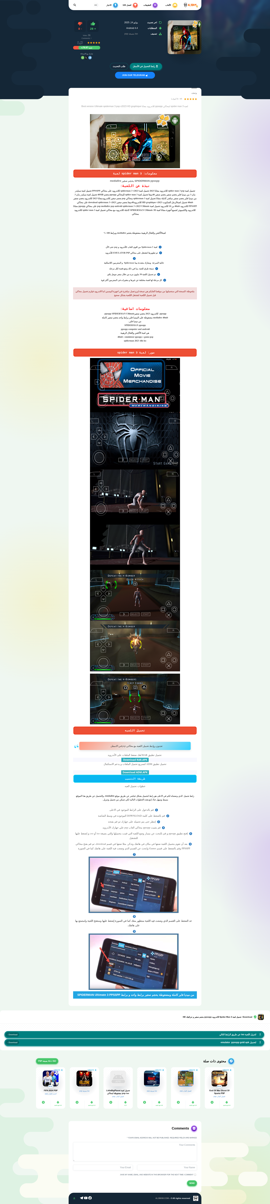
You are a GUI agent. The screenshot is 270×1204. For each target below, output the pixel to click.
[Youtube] (86, 1198)
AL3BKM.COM (162, 1198)
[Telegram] (90, 57)
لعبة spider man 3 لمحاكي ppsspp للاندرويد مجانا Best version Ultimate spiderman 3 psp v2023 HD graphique (135, 106)
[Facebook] (90, 1198)
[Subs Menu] (95, 5)
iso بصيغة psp (131, 34)
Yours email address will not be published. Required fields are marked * (162, 1138)
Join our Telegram (133, 75)
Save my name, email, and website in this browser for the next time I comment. (157, 1175)
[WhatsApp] (82, 57)
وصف (194, 93)
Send (192, 1183)
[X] (86, 57)
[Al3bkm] (190, 5)
